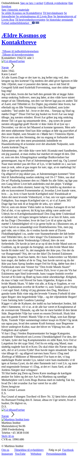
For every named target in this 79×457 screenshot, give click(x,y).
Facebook (68, 449)
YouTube (20, 453)
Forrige (20, 61)
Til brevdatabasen (53, 13)
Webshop (35, 453)
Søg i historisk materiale (15, 9)
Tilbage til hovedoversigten (17, 54)
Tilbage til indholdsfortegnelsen (20, 51)
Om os (5, 449)
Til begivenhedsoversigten (30, 19)
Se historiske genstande (59, 19)
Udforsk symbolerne (56, 3)
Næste (5, 67)
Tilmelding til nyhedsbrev (29, 449)
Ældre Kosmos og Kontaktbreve (23, 38)
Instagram (7, 453)
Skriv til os (7, 436)
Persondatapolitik (56, 453)
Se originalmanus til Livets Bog (34, 16)
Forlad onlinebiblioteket (16, 23)
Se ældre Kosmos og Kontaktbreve (21, 13)
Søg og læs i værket (31, 3)
